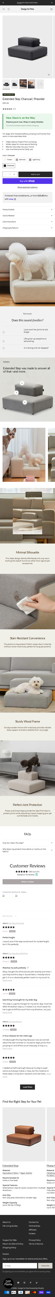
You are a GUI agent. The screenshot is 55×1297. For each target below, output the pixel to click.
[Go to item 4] (31, 84)
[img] (9, 927)
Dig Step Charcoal (16, 923)
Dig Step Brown (15, 1021)
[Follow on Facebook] (18, 1283)
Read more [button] (7, 980)
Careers (32, 1233)
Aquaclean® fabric (11, 1173)
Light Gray (36, 160)
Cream (9, 160)
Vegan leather (26, 1173)
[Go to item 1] (6, 84)
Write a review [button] (27, 881)
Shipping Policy (9, 1247)
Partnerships (34, 1226)
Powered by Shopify (36, 1288)
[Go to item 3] (23, 84)
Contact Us (33, 1222)
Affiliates (32, 1229)
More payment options (27, 187)
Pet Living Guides (10, 1226)
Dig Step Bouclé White (18, 953)
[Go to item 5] (40, 84)
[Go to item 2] (14, 84)
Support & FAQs (9, 1240)
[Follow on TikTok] (37, 1283)
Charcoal (10, 166)
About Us (6, 1222)
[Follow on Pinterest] (31, 1283)
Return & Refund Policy (13, 1244)
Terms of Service (36, 1244)
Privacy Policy (34, 1240)
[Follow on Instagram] (24, 1283)
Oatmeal (22, 160)
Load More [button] (27, 1087)
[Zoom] (48, 74)
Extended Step (10, 1165)
